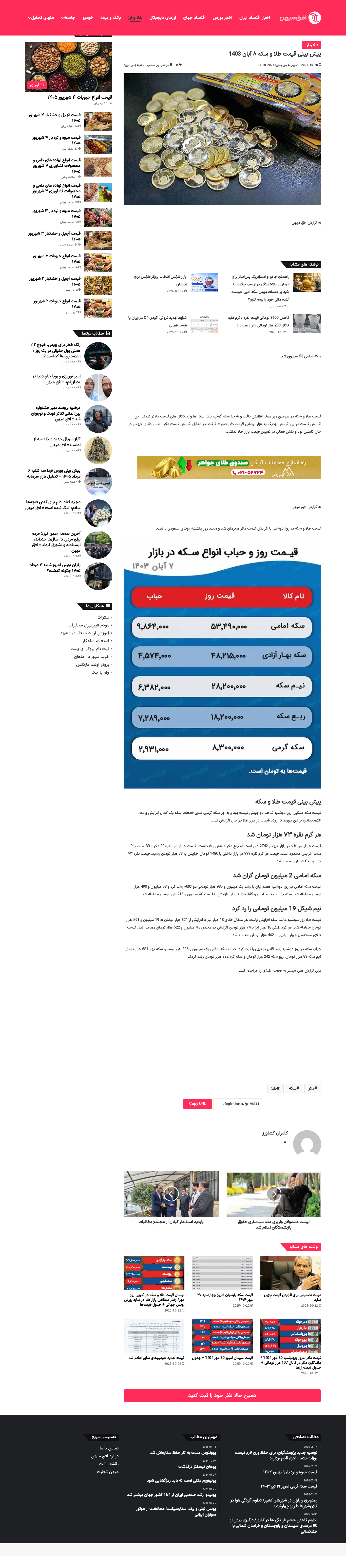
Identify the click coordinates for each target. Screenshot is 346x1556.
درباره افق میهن (105, 1456)
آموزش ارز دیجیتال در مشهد (84, 633)
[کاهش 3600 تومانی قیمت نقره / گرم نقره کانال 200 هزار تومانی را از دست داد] (307, 323)
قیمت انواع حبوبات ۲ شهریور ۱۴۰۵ (57, 304)
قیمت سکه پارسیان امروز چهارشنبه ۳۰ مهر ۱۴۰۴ (225, 1297)
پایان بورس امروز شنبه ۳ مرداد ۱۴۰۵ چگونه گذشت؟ (55, 568)
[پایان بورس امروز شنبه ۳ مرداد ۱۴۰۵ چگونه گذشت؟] (98, 576)
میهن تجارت (108, 1472)
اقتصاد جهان (194, 17)
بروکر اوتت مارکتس (92, 664)
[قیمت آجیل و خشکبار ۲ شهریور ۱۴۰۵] (98, 285)
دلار (311, 1089)
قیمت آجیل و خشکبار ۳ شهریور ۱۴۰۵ (54, 236)
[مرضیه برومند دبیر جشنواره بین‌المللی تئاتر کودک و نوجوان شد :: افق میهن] (98, 419)
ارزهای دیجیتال (162, 17)
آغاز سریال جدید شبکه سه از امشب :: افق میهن (57, 442)
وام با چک (100, 672)
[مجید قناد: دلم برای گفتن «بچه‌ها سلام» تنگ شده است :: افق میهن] (98, 513)
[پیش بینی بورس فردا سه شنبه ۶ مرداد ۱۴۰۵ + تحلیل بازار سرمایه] (98, 482)
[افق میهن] (300, 17)
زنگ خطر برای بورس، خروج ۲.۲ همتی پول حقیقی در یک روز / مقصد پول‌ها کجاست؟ (55, 350)
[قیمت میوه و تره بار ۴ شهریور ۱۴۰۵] (98, 144)
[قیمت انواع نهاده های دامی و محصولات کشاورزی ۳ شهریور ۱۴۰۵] (98, 192)
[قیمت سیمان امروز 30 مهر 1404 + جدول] (222, 1336)
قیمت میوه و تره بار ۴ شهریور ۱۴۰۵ (56, 140)
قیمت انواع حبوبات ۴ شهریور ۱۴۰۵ (79, 97)
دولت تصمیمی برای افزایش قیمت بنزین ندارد (292, 1297)
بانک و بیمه (110, 17)
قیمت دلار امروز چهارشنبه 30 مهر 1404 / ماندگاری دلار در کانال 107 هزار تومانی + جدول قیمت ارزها (291, 1362)
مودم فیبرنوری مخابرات (89, 625)
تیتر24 (103, 617)
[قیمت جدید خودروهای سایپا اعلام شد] (154, 1336)
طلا (274, 1089)
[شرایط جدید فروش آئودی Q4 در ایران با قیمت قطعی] (204, 323)
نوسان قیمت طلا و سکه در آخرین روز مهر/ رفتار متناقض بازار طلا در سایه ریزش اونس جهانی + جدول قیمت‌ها (154, 1299)
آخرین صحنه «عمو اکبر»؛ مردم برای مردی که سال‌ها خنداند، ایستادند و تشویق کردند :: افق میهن (56, 542)
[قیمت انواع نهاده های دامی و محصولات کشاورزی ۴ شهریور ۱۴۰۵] (98, 167)
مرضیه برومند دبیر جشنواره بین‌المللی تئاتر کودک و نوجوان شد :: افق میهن (56, 413)
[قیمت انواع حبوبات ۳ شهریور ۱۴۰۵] (98, 262)
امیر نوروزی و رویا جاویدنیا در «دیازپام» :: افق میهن (57, 379)
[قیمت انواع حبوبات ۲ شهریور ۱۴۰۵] (98, 308)
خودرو (88, 17)
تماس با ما (109, 1448)
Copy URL (197, 1104)
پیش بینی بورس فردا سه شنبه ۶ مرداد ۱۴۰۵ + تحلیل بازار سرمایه (54, 473)
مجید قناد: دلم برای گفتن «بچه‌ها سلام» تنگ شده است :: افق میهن (53, 505)
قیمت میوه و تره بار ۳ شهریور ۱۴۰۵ (56, 214)
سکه (292, 1089)
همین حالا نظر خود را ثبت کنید (222, 1396)
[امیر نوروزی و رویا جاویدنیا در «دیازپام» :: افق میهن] (98, 387)
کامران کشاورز (275, 1133)
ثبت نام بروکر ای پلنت (90, 649)
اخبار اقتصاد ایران (254, 17)
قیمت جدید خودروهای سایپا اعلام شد (156, 1358)
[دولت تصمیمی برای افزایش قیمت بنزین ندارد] (290, 1273)
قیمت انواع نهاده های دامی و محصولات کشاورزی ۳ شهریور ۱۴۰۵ (56, 191)
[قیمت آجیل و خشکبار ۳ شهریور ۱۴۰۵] (98, 240)
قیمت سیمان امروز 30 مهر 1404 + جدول (222, 1358)
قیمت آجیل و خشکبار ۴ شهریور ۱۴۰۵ (55, 118)
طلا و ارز (135, 17)
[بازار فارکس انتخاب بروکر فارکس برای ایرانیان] (204, 282)
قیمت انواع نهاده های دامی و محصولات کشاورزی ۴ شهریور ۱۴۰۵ (57, 166)
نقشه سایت (109, 1464)
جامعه (69, 17)
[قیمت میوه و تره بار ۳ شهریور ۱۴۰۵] (98, 217)
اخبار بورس (222, 17)
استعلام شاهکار (96, 641)
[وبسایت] (285, 1142)
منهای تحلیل (42, 17)
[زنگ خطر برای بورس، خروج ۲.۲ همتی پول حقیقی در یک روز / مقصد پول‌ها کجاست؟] (98, 356)
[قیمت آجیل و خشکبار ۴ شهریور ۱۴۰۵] (98, 121)
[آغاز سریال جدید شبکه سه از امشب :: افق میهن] (98, 450)
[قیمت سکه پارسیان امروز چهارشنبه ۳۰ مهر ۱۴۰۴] (222, 1273)
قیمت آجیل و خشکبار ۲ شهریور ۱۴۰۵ (55, 281)
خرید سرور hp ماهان (91, 657)
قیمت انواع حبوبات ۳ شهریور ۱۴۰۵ (57, 259)
